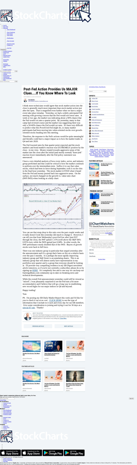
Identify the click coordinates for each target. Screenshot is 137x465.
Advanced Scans (7, 413)
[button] (5, 28)
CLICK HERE (55, 300)
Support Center (10, 43)
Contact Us (9, 45)
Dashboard (7, 78)
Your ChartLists (10, 32)
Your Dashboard (10, 29)
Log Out (8, 48)
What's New (6, 427)
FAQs (4, 418)
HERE (35, 270)
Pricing (5, 423)
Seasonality (6, 59)
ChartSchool (6, 77)
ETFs (112, 151)
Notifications (9, 38)
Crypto (98, 151)
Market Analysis (97, 153)
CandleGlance (6, 65)
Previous (38, 326)
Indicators (106, 152)
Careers (5, 428)
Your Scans (9, 33)
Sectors (100, 155)
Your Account (10, 41)
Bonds (91, 149)
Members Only (105, 153)
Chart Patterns (102, 149)
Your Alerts (9, 35)
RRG (4, 66)
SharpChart (3, 49)
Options (5, 61)
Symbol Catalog (7, 421)
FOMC (92, 152)
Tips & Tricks (106, 155)
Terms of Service (7, 458)
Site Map (5, 461)
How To (101, 152)
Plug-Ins (91, 253)
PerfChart (5, 64)
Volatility (106, 156)
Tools (112, 155)
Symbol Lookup (7, 69)
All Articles (92, 87)
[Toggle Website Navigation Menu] (0, 24)
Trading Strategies (99, 156)
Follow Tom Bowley (100, 87)
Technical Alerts (7, 414)
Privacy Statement (7, 460)
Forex (96, 152)
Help (4, 80)
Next (68, 326)
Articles (5, 74)
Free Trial (5, 26)
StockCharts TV (7, 75)
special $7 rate (29, 307)
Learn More (63, 318)
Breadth (96, 149)
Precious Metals (94, 155)
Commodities (92, 151)
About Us (5, 426)
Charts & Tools (7, 72)
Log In (5, 25)
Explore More (101, 259)
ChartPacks (92, 256)
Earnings (103, 151)
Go (16, 71)
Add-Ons (91, 250)
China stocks (110, 149)
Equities (108, 151)
